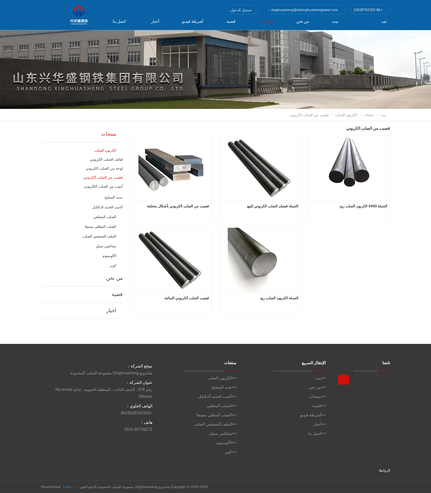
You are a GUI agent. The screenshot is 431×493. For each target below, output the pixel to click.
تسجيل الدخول (241, 10)
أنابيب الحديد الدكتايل (107, 207)
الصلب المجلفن (105, 217)
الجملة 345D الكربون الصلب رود (363, 206)
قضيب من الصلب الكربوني (103, 177)
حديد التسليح (113, 197)
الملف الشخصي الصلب (99, 236)
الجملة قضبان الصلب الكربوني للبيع (272, 206)
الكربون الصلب (346, 115)
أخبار (111, 310)
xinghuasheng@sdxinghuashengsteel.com (305, 10)
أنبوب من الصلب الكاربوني (103, 186)
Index (67, 487)
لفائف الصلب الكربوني (106, 159)
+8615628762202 (136, 413)
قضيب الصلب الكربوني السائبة (186, 298)
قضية (230, 21)
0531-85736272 (138, 429)
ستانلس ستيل (106, 246)
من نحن (302, 21)
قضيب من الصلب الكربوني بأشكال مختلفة (178, 206)
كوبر (113, 265)
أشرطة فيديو (192, 21)
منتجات (369, 115)
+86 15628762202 (368, 10)
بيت (335, 21)
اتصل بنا (119, 21)
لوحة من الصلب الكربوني (104, 168)
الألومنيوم (109, 256)
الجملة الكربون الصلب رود (279, 298)
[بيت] (66, 14)
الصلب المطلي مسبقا (100, 227)
